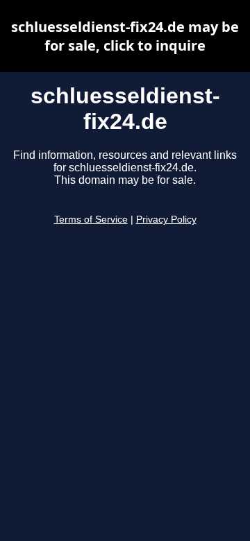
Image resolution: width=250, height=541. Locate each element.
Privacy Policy (166, 219)
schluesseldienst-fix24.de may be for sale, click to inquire (125, 36)
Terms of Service (91, 219)
